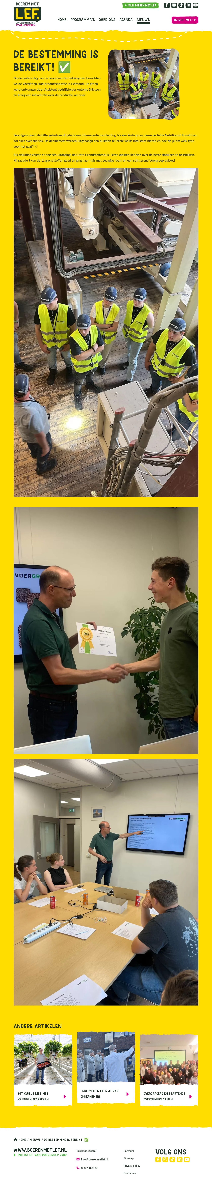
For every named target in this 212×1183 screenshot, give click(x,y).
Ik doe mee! (183, 20)
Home (62, 20)
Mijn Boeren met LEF (142, 5)
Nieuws (143, 20)
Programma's (83, 20)
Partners (129, 1151)
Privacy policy (132, 1166)
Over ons (107, 20)
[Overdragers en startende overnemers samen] (168, 1070)
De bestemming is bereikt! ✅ (66, 1140)
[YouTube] (195, 5)
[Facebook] (167, 5)
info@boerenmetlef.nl (94, 1159)
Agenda (126, 20)
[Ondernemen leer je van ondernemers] (106, 1067)
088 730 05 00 (89, 1168)
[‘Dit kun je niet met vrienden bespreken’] (43, 1070)
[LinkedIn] (188, 5)
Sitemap (128, 1158)
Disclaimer (130, 1173)
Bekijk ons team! (87, 1151)
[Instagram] (174, 5)
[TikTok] (181, 5)
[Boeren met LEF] (27, 14)
